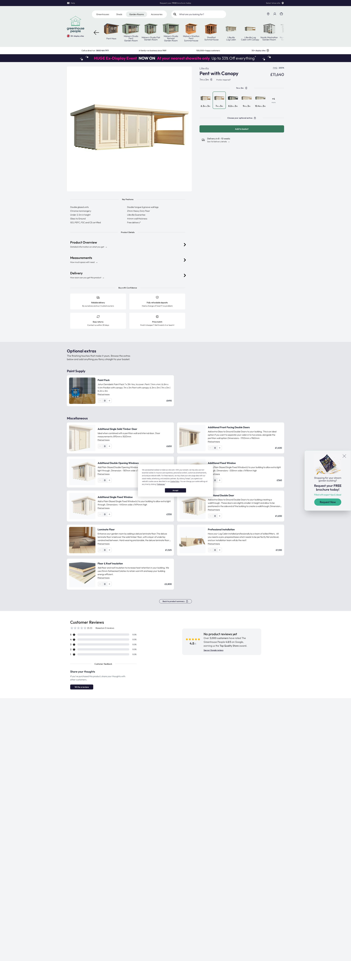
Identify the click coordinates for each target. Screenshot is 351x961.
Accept (175, 490)
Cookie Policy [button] (174, 481)
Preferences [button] (161, 484)
